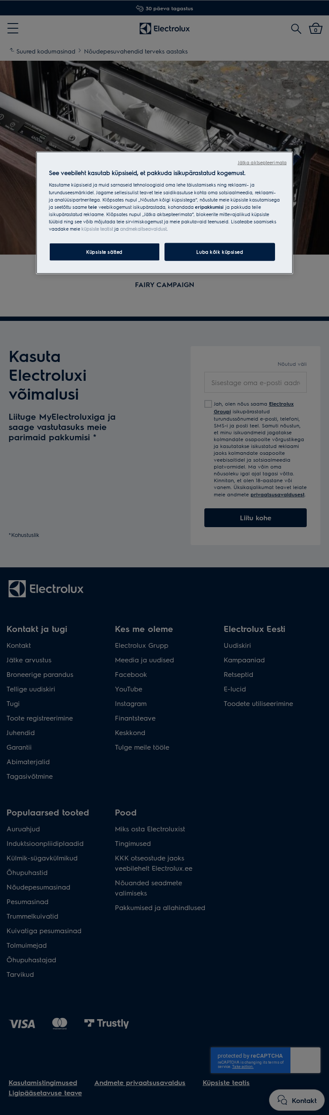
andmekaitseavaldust (143, 228)
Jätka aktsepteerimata (262, 162)
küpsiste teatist (97, 228)
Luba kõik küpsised (219, 252)
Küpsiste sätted (104, 252)
